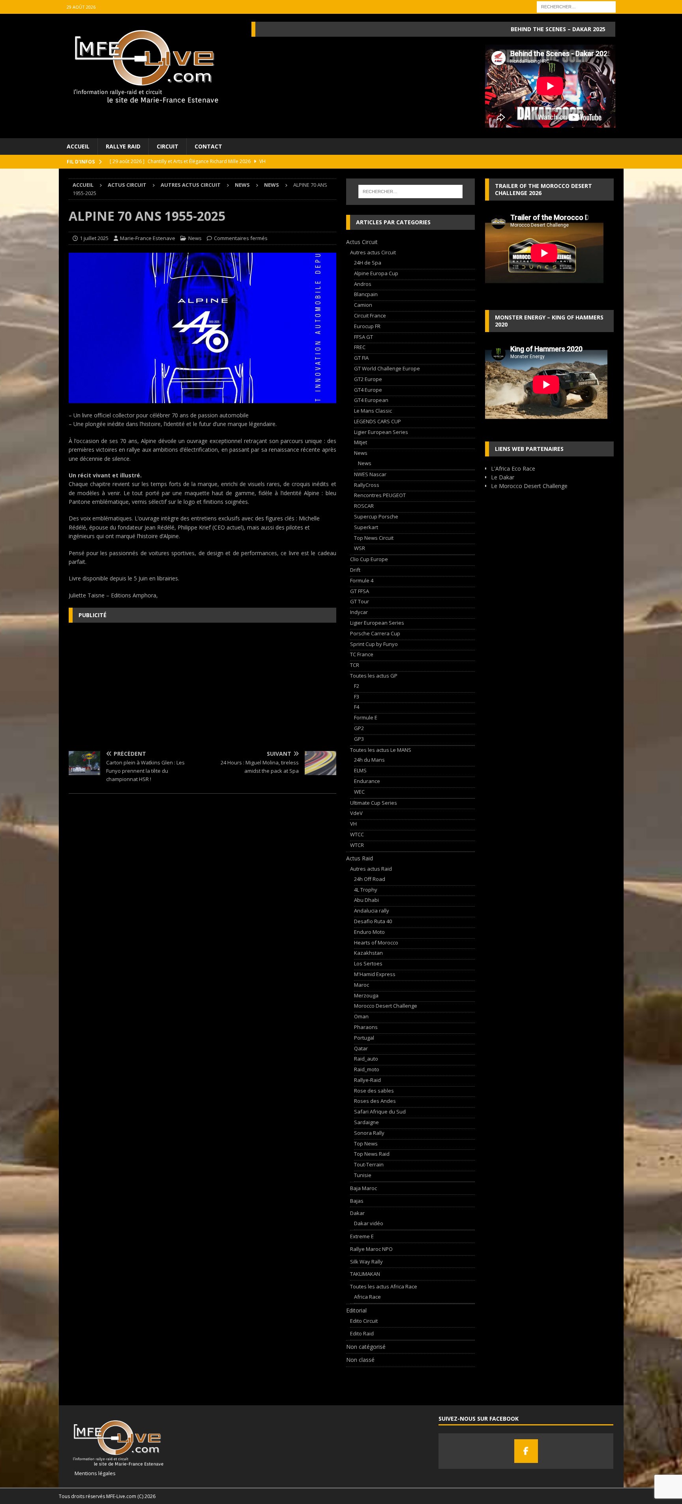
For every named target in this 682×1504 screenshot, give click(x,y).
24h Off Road (369, 878)
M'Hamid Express (374, 974)
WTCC (357, 834)
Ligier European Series (381, 432)
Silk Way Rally (366, 1261)
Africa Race (367, 1296)
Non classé (360, 1359)
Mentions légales (92, 1473)
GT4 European (371, 400)
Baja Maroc (363, 1188)
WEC (359, 791)
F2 (356, 685)
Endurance (367, 781)
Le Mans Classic (373, 410)
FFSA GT (363, 336)
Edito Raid (362, 1333)
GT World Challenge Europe (387, 368)
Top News (366, 1143)
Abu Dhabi (366, 899)
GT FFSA (359, 591)
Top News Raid (372, 1153)
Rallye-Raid (367, 1079)
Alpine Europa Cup (376, 273)
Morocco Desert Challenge (385, 1005)
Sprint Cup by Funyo (374, 644)
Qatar (361, 1048)
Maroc (361, 984)
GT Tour (359, 601)
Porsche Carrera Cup (375, 633)
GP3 (359, 738)
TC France (361, 654)
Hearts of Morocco (376, 942)
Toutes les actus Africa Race (383, 1286)
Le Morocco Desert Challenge (529, 486)
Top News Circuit (373, 537)
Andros (362, 283)
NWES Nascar (370, 474)
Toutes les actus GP (373, 675)
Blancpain (366, 294)
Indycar (359, 612)
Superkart (366, 527)
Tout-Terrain (369, 1164)
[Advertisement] (202, 686)
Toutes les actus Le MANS (380, 749)
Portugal (364, 1037)
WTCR (357, 845)
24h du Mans (369, 759)
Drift (355, 569)
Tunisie (362, 1175)
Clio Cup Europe (369, 559)
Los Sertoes (368, 963)
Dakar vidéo (368, 1223)
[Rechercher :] (576, 6)
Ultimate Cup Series (373, 802)
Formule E (365, 717)
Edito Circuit (364, 1320)
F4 (356, 706)
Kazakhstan (368, 952)
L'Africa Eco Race (513, 468)
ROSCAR (364, 505)
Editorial (356, 1310)
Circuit (167, 146)
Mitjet (360, 442)
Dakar (357, 1213)
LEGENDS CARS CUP (377, 421)
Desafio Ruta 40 (373, 921)
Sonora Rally (369, 1132)
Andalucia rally (371, 910)
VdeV (356, 813)
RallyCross (366, 484)
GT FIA (361, 357)
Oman (361, 1016)
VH (353, 823)
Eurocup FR (367, 326)
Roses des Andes (375, 1100)
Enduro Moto (369, 931)
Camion (363, 304)
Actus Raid (359, 858)
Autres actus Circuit (191, 184)
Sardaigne (366, 1122)
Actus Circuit (127, 184)
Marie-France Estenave (147, 238)
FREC (359, 347)
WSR (359, 548)
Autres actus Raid (371, 868)
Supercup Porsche (376, 516)
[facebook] (526, 1451)
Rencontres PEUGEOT (380, 495)
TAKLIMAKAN (365, 1273)
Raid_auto (366, 1058)
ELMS (360, 770)
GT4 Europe (368, 389)
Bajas (356, 1200)
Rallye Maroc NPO (371, 1248)
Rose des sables (374, 1090)
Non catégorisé (366, 1346)
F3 (356, 696)
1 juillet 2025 (94, 238)
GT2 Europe (368, 379)
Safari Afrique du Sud (380, 1111)
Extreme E (362, 1236)
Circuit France (370, 315)
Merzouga (366, 995)
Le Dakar (502, 477)
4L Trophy (365, 889)
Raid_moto (366, 1069)
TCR (354, 664)
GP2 (359, 728)
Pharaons (366, 1027)
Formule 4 (361, 580)
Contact (208, 146)
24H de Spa (367, 262)
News (242, 184)
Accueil (78, 146)
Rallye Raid (123, 146)
